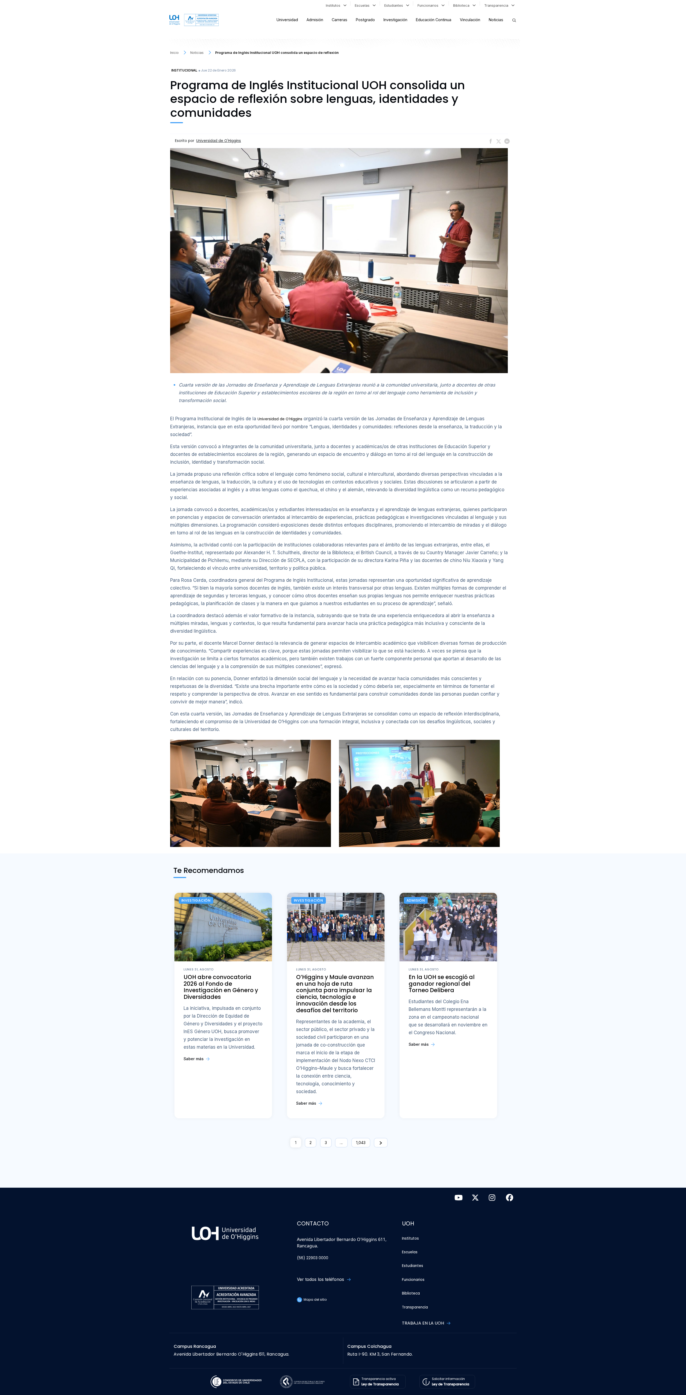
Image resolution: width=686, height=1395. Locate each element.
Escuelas (363, 5)
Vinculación (470, 19)
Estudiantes (394, 5)
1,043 (361, 1142)
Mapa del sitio (315, 1299)
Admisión (315, 19)
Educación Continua (433, 19)
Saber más (194, 1058)
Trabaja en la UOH (423, 1323)
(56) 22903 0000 (312, 1258)
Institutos (334, 5)
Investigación (395, 19)
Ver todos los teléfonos (321, 1279)
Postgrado (365, 19)
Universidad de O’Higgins (280, 419)
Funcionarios (429, 5)
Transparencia (497, 5)
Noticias (496, 19)
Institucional (184, 70)
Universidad (287, 19)
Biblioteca (462, 5)
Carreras (339, 19)
